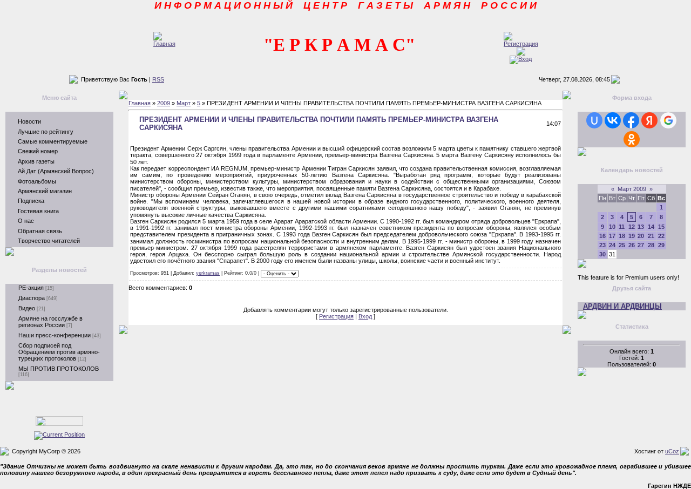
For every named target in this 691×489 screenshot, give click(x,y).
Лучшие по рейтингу (45, 131)
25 (622, 245)
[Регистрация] (521, 43)
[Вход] (521, 59)
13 (641, 226)
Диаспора (31, 298)
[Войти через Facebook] (631, 120)
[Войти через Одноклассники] (632, 139)
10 (612, 226)
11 (622, 226)
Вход (365, 316)
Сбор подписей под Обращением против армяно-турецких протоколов (59, 352)
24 (612, 245)
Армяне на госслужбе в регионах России (50, 321)
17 (612, 236)
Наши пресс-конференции (54, 335)
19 (631, 236)
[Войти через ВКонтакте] (613, 120)
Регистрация (336, 316)
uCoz (672, 451)
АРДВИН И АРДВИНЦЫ (622, 306)
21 (651, 236)
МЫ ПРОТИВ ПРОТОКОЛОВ (58, 368)
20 (641, 236)
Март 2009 (632, 189)
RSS (158, 79)
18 (622, 236)
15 (661, 226)
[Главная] (164, 43)
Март (184, 103)
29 (661, 245)
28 (651, 245)
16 (602, 236)
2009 (163, 103)
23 (602, 245)
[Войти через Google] (668, 120)
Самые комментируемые (52, 141)
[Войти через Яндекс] (649, 120)
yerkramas (208, 273)
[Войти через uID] (594, 120)
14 (651, 226)
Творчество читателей (49, 240)
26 (631, 245)
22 (661, 236)
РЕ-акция (31, 287)
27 (641, 245)
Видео (26, 308)
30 (602, 254)
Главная (139, 103)
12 (631, 226)
